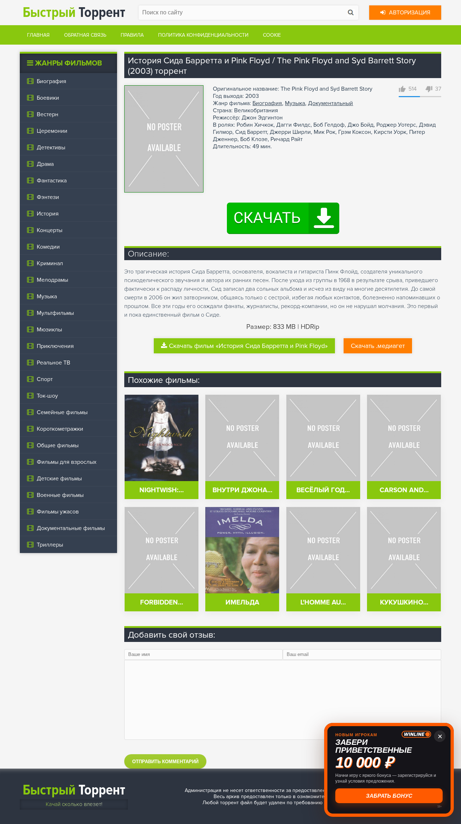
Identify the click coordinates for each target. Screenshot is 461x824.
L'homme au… (323, 602)
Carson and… (404, 490)
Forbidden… (161, 602)
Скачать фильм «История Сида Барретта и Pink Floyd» (248, 346)
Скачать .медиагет (378, 346)
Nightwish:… (161, 490)
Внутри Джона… (242, 490)
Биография (267, 103)
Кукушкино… (404, 602)
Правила (132, 35)
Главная (38, 35)
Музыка (295, 103)
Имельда (242, 602)
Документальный (330, 103)
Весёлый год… (323, 490)
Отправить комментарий (165, 761)
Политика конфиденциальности (203, 35)
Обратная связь (85, 35)
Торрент (74, 12)
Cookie (272, 35)
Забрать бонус (388, 795)
